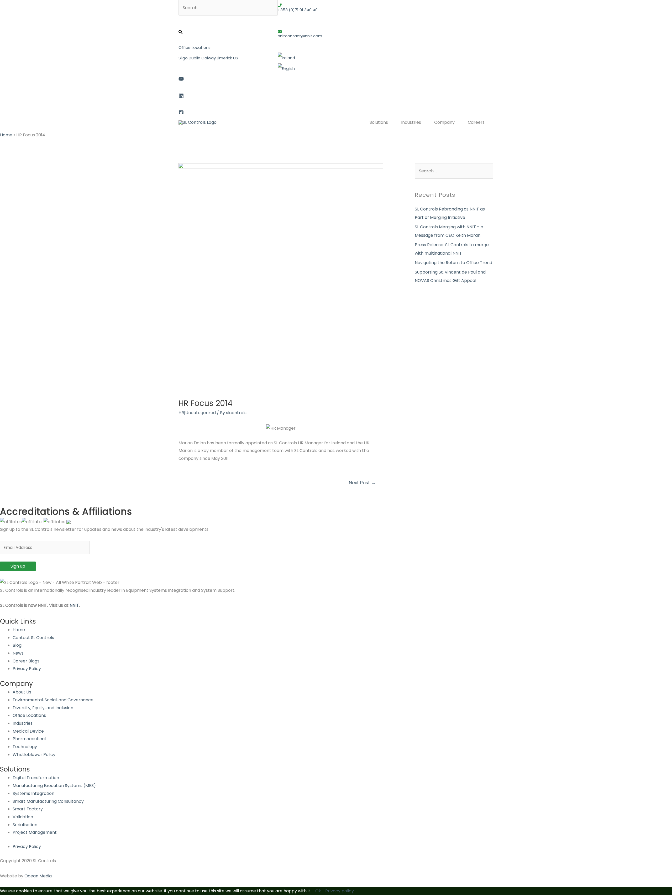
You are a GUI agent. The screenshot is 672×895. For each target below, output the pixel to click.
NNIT (74, 605)
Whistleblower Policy (34, 755)
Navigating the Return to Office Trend (453, 263)
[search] (228, 29)
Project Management (35, 832)
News (18, 653)
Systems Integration (33, 793)
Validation (23, 817)
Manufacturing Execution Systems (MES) (54, 786)
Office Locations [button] (194, 47)
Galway (208, 58)
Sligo (183, 58)
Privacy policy (339, 891)
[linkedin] (228, 94)
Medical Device (28, 731)
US (235, 58)
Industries (411, 122)
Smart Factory (28, 809)
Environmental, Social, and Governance (53, 700)
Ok (318, 891)
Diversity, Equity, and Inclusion (43, 708)
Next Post (362, 483)
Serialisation (25, 825)
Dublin (194, 58)
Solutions (379, 122)
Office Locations (29, 715)
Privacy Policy (27, 669)
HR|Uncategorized (197, 413)
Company (444, 122)
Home (6, 135)
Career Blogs (26, 661)
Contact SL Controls (33, 638)
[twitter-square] (228, 111)
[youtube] (228, 77)
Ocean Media (38, 876)
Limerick (224, 58)
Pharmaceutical (29, 739)
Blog (17, 645)
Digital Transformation (36, 778)
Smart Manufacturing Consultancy (48, 801)
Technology (25, 747)
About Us (22, 692)
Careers (476, 122)
